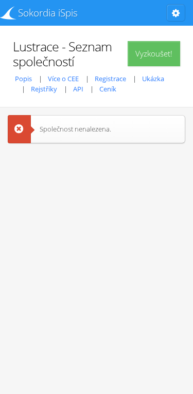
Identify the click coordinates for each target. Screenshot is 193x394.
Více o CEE (63, 78)
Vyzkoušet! (153, 53)
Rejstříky (44, 88)
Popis (23, 78)
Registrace (110, 78)
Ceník (107, 88)
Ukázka (153, 78)
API (78, 88)
